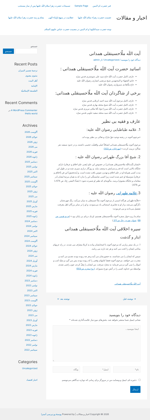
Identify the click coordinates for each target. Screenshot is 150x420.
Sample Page (81, 5)
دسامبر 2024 (31, 221)
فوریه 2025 (32, 211)
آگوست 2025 (31, 181)
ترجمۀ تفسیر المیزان (27, 70)
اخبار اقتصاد (31, 379)
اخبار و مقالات (131, 18)
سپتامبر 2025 (30, 176)
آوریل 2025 (32, 201)
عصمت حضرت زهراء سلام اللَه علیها (94, 17)
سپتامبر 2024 (30, 236)
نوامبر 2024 (31, 226)
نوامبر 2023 (31, 285)
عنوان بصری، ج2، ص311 (125, 220)
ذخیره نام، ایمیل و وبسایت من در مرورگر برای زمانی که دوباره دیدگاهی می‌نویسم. (99, 380)
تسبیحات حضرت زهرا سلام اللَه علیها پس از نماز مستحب (44, 5)
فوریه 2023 (31, 330)
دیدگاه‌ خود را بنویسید (130, 59)
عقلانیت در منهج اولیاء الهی (61, 17)
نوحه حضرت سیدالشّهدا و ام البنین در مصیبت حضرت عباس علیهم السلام (78, 29)
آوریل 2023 (32, 320)
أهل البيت (32, 80)
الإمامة (34, 85)
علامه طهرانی (126, 193)
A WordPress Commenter (24, 110)
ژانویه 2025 (31, 216)
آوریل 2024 (32, 260)
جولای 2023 (31, 305)
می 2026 (32, 146)
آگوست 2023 (30, 300)
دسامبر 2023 (31, 280)
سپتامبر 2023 (30, 295)
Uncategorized (111, 59)
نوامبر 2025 (31, 166)
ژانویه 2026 (31, 156)
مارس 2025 (31, 206)
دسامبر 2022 (31, 340)
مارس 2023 (31, 325)
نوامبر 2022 (31, 344)
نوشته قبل (129, 299)
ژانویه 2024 (31, 275)
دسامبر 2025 (31, 161)
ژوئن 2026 (32, 142)
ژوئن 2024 (32, 250)
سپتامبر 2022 (30, 349)
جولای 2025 (31, 186)
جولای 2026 (31, 137)
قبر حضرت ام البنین (102, 5)
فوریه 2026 (32, 151)
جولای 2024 (31, 245)
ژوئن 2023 (32, 310)
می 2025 (32, 196)
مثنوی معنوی (31, 75)
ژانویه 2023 (31, 335)
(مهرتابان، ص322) (112, 148)
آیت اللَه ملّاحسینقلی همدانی (127, 283)
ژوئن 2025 (32, 191)
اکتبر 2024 (32, 231)
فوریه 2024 (31, 270)
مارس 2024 (31, 265)
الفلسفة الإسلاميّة (29, 90)
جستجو (34, 46)
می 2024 (32, 255)
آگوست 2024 (30, 241)
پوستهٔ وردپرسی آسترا (51, 414)
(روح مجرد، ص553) (85, 268)
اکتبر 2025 (32, 171)
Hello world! (31, 113)
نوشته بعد (63, 299)
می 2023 (32, 315)
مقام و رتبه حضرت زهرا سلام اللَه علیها (26, 17)
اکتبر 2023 (32, 290)
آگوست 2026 (31, 132)
